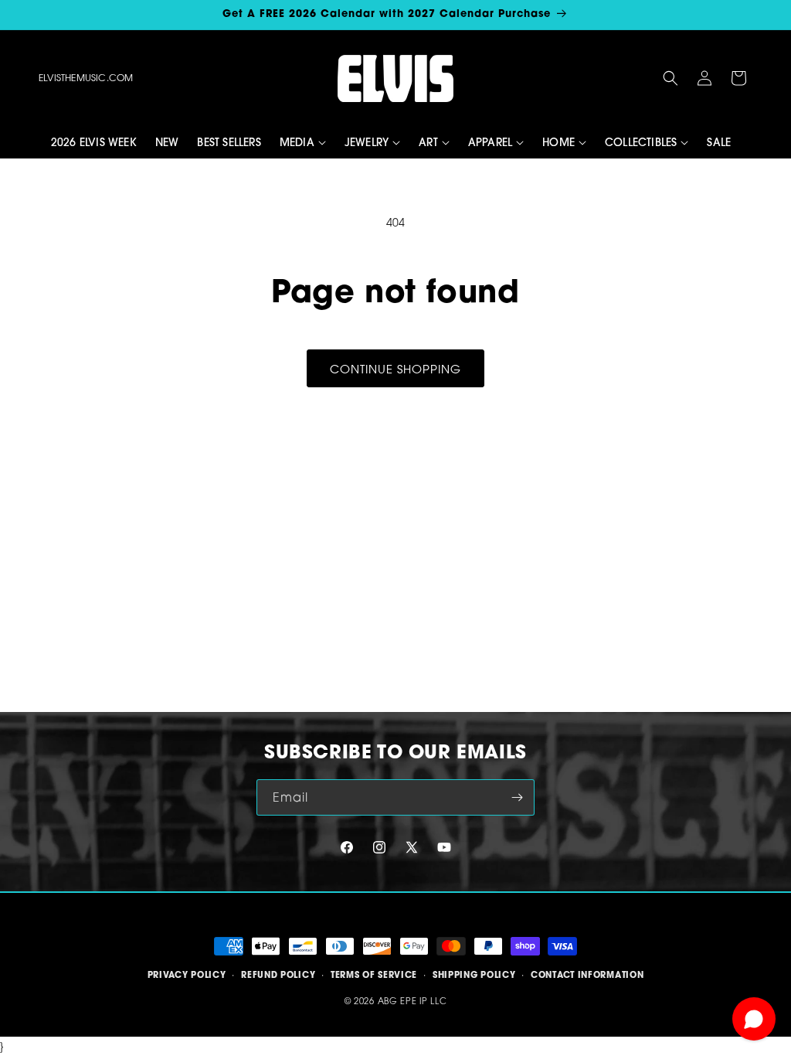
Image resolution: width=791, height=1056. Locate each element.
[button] (670, 78)
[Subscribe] (517, 797)
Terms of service (374, 974)
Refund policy (278, 974)
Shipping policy (474, 974)
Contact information (587, 974)
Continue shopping (395, 369)
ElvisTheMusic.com (86, 77)
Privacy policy (187, 974)
